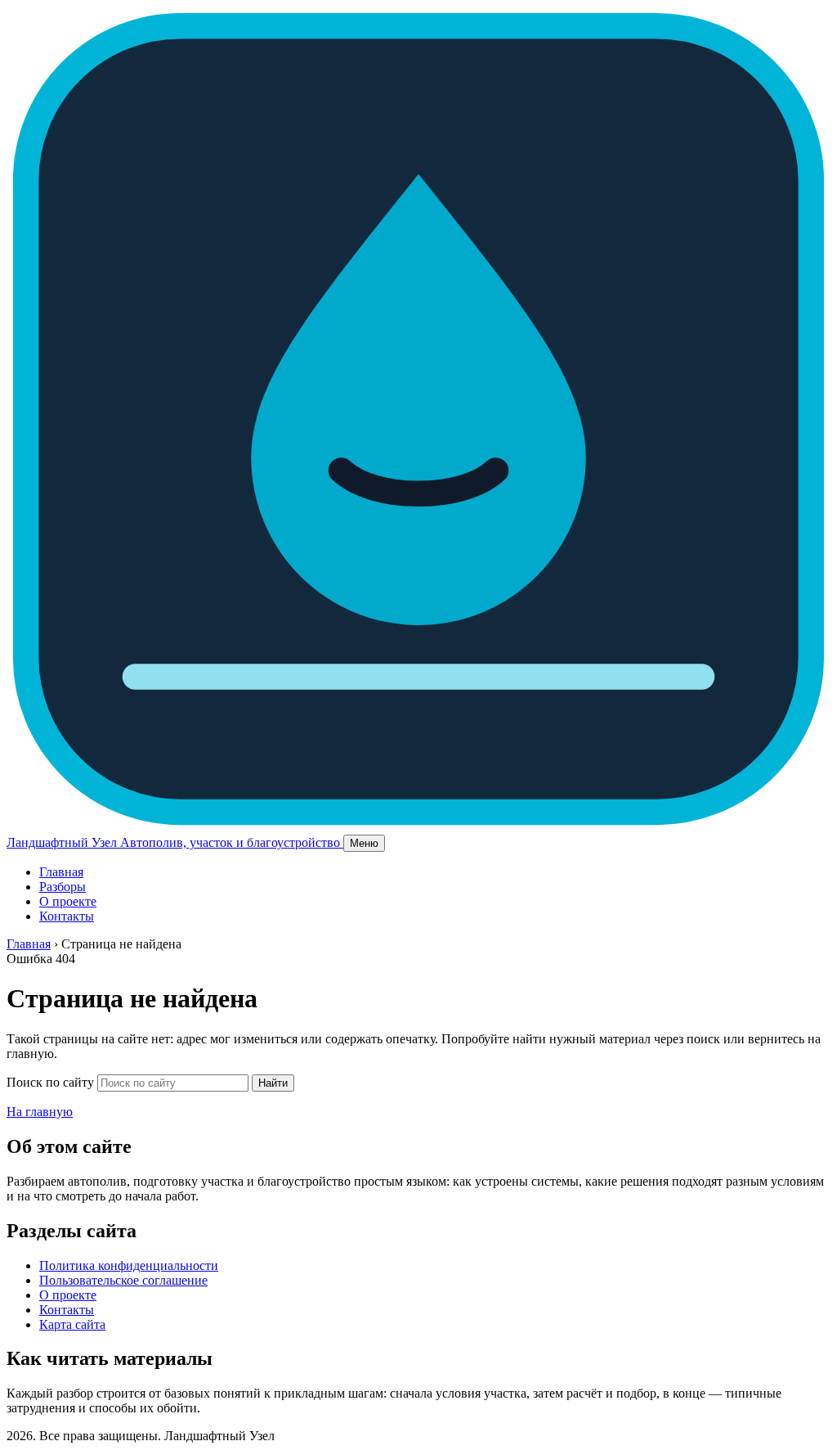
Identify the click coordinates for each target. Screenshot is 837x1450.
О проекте (67, 901)
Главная (61, 872)
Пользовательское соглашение (123, 1280)
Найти (273, 1083)
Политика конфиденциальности (128, 1265)
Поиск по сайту (50, 1082)
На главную (40, 1112)
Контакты (66, 916)
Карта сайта (72, 1324)
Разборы (62, 887)
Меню (364, 843)
